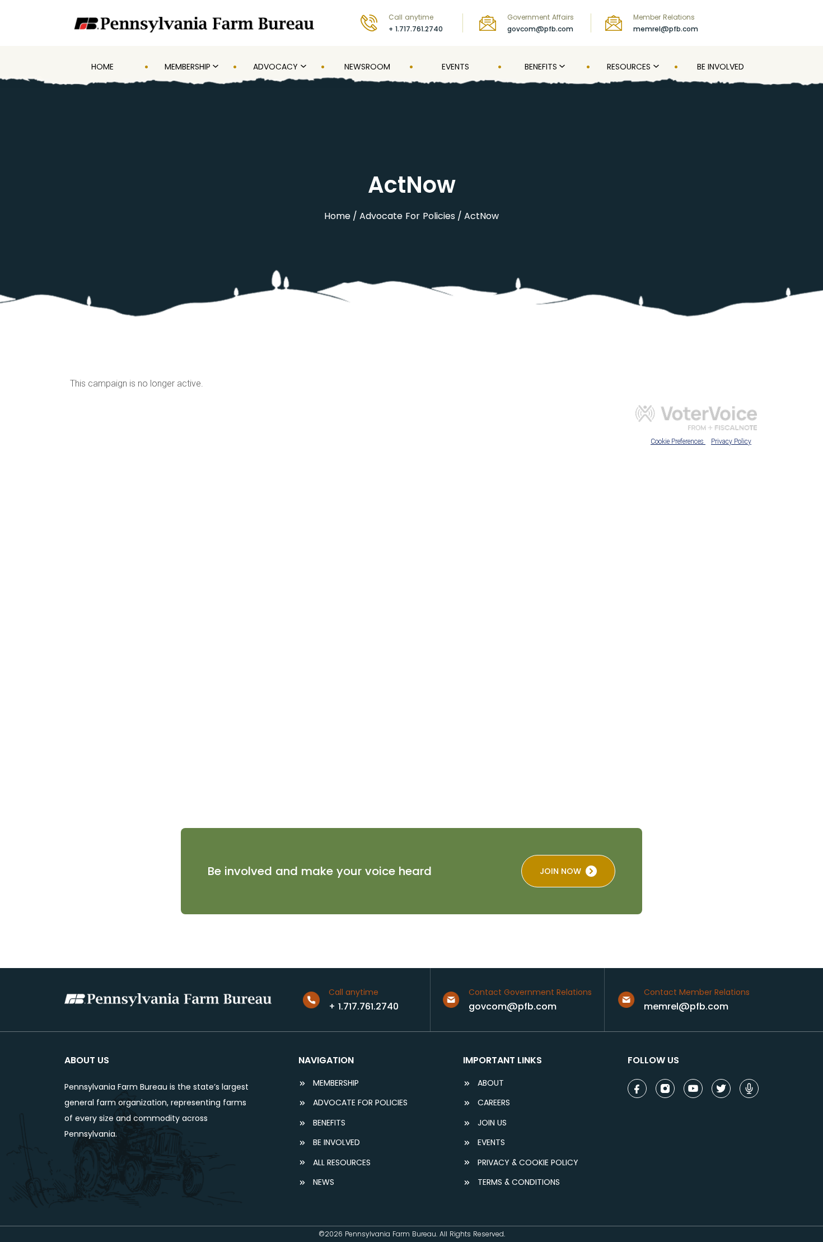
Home (337, 216)
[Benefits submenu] (561, 66)
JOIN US (492, 1123)
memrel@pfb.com (665, 29)
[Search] (751, 22)
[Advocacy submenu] (302, 66)
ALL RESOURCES (342, 1163)
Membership (336, 1083)
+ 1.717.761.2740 (416, 29)
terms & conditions (519, 1182)
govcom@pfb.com (540, 29)
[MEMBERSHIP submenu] (214, 66)
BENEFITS (329, 1123)
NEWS (323, 1182)
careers (494, 1103)
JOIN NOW (560, 871)
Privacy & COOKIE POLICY (528, 1163)
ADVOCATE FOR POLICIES (360, 1103)
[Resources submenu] (655, 66)
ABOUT (491, 1083)
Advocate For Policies (407, 216)
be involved (336, 1142)
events (491, 1142)
